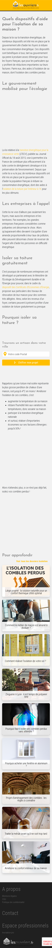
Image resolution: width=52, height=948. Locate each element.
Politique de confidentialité (13, 902)
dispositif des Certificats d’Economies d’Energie (25, 287)
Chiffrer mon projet (28, 362)
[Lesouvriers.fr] (26, 5)
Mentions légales (9, 896)
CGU (4, 899)
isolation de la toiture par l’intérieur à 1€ (22, 188)
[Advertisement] (26, 121)
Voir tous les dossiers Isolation (32, 561)
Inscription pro (8, 932)
